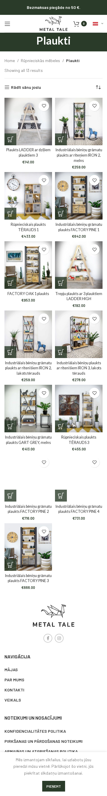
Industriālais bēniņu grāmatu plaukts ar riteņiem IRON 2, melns (79, 155)
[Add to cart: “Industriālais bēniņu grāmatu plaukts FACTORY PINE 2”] (10, 496)
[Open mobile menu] (7, 24)
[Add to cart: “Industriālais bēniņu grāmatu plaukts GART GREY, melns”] (10, 426)
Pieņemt (53, 786)
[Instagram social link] (59, 638)
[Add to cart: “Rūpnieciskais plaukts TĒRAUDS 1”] (10, 214)
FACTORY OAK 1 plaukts (28, 293)
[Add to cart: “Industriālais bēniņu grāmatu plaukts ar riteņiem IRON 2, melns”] (61, 139)
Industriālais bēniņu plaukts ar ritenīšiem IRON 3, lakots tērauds (78, 368)
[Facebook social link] (47, 638)
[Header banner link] (53, 7)
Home (10, 60)
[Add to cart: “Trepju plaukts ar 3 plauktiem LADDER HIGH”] (61, 283)
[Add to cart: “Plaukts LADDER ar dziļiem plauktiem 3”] (10, 139)
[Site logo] (53, 23)
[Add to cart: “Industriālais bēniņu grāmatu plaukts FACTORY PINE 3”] (10, 565)
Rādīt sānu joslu (26, 87)
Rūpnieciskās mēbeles (41, 60)
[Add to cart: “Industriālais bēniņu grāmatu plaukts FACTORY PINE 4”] (61, 496)
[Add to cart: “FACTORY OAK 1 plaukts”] (10, 283)
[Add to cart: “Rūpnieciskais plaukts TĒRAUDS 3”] (61, 426)
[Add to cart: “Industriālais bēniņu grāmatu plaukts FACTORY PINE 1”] (61, 214)
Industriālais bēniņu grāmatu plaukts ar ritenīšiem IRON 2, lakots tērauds (28, 368)
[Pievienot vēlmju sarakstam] (44, 106)
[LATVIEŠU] (98, 24)
